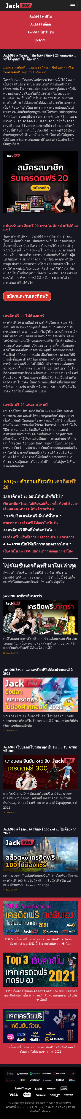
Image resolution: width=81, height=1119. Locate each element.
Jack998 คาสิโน (40, 16)
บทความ (40, 40)
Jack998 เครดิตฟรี (14, 67)
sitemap (46, 1111)
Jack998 (33, 1107)
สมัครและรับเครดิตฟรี (27, 296)
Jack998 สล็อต (40, 24)
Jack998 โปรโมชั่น (40, 32)
